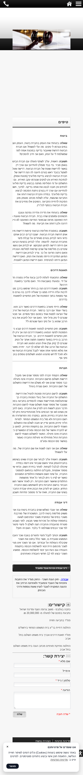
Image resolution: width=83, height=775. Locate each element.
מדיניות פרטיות (62, 741)
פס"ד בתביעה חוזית (59, 620)
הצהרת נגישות (43, 741)
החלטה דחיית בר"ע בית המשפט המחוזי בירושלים (44, 627)
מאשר (12, 766)
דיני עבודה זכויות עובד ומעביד (51, 568)
